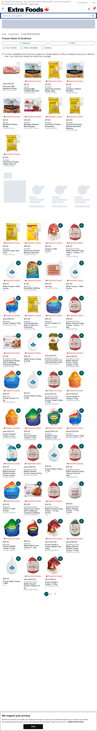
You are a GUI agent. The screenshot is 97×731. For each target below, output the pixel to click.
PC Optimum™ (82, 3)
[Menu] (3, 9)
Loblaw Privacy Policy (75, 722)
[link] (42, 594)
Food (4, 34)
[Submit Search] (93, 15)
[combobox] (48, 15)
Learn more (33, 4)
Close (33, 726)
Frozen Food (14, 34)
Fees (94, 3)
